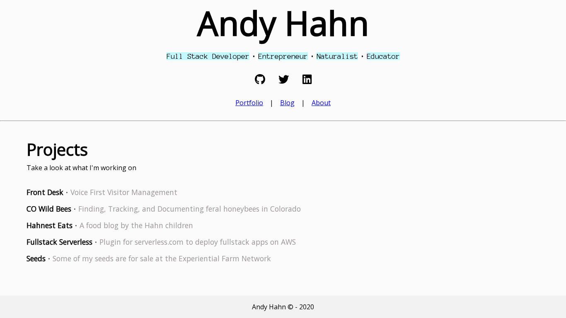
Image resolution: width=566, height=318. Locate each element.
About (321, 102)
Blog (287, 102)
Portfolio (249, 102)
